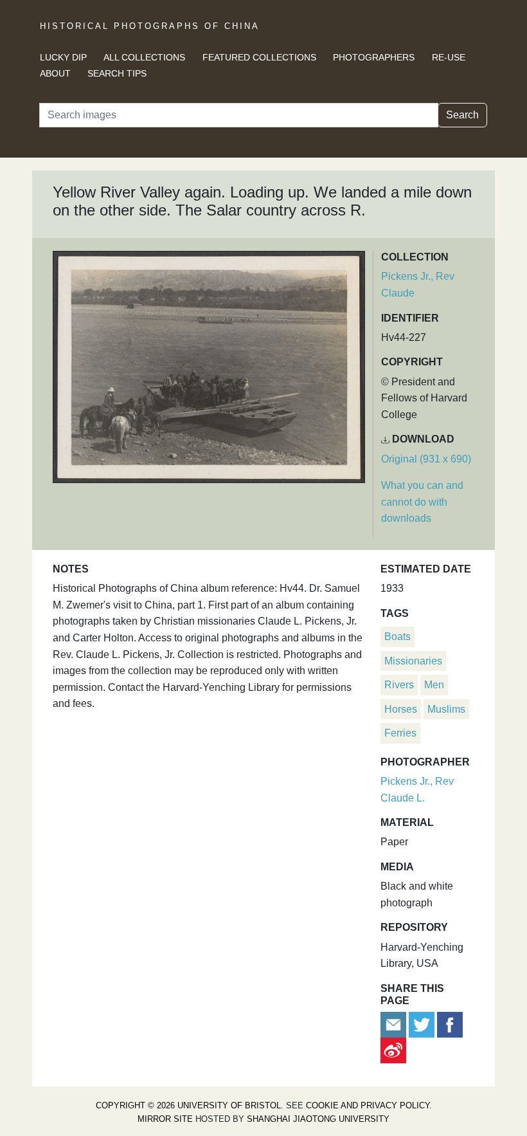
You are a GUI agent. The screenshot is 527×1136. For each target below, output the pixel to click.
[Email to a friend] (394, 1023)
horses (400, 709)
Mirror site (165, 1119)
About (55, 73)
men (434, 684)
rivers (399, 684)
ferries (400, 733)
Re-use (448, 57)
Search (462, 114)
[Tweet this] (423, 1023)
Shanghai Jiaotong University (318, 1119)
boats (397, 636)
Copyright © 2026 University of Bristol (188, 1105)
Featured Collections (259, 57)
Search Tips (117, 73)
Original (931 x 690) (426, 458)
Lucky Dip (63, 57)
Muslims (446, 709)
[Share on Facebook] (450, 1023)
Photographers (374, 57)
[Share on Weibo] (393, 1049)
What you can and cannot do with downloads (422, 502)
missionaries (413, 660)
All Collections (144, 57)
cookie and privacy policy (367, 1105)
